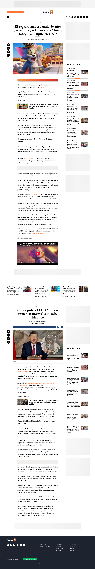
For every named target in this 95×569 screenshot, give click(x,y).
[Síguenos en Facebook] (78, 17)
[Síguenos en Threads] (87, 17)
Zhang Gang (29, 158)
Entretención (37, 22)
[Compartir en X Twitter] (8, 48)
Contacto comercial (45, 546)
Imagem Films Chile (38, 233)
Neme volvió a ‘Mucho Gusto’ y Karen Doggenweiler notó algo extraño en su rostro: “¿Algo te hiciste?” (42, 290)
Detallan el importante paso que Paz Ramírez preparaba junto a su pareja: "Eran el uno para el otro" (73, 97)
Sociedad (58, 550)
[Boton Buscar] (67, 17)
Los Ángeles (73, 546)
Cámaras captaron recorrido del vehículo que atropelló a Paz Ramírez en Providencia (73, 109)
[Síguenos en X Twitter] (72, 17)
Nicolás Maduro (22, 371)
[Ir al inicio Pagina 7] (47, 12)
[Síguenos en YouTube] (81, 17)
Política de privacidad (12, 559)
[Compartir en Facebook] (8, 44)
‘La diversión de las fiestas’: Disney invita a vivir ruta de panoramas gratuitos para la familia (43, 106)
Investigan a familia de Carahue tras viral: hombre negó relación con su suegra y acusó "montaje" (73, 145)
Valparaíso (73, 542)
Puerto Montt (73, 553)
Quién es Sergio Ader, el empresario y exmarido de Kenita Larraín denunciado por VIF (14, 289)
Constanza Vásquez (41, 321)
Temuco (72, 548)
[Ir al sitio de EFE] (38, 327)
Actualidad (70, 92)
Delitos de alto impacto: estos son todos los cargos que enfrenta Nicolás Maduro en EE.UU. (43, 402)
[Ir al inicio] (8, 17)
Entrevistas (59, 542)
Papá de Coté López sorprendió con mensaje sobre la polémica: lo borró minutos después (72, 133)
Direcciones (43, 544)
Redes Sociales (71, 128)
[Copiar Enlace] (8, 51)
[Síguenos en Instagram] (75, 17)
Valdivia (72, 550)
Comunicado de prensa (44, 39)
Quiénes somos (43, 542)
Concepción (73, 544)
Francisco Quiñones (41, 38)
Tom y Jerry (35, 194)
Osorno (72, 552)
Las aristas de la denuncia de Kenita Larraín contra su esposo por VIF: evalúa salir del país (73, 73)
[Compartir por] (8, 55)
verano (42, 87)
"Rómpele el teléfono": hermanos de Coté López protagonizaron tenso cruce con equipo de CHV (73, 121)
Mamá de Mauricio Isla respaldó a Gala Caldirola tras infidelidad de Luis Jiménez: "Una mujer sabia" (70, 290)
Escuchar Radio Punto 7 (14, 11)
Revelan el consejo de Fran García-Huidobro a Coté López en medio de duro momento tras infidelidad (73, 85)
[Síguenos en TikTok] (84, 17)
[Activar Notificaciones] (69, 17)
